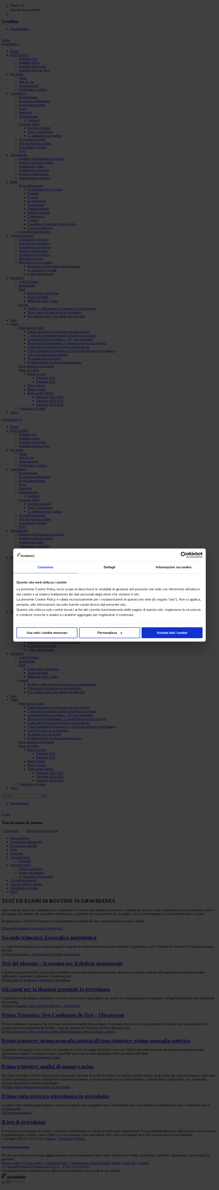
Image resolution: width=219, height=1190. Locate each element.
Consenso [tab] (45, 567)
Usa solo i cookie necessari (47, 632)
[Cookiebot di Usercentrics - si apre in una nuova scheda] (184, 555)
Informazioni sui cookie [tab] (173, 567)
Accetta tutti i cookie (172, 632)
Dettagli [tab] (109, 567)
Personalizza (107, 632)
